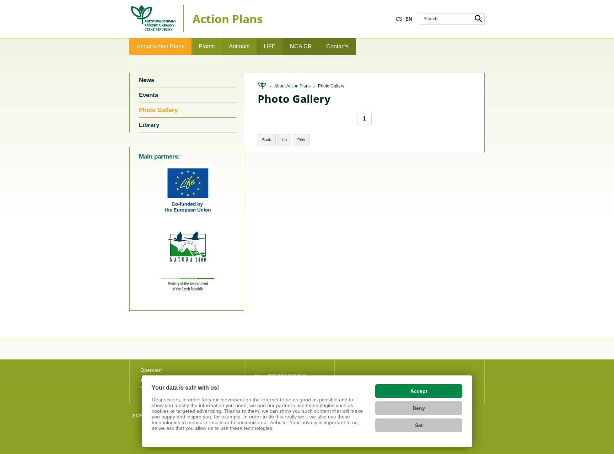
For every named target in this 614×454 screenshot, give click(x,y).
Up (284, 140)
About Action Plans (160, 46)
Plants (207, 46)
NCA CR (301, 46)
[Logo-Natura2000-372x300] (188, 267)
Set (419, 425)
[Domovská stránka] (262, 86)
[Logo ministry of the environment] (188, 290)
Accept (418, 391)
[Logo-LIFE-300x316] (188, 215)
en (408, 19)
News (146, 80)
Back (266, 140)
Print (301, 140)
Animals (239, 46)
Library (149, 125)
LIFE (270, 46)
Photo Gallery (331, 86)
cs (399, 19)
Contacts (337, 46)
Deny (419, 408)
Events (148, 95)
